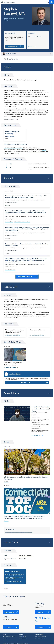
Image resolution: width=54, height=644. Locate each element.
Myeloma (7, 253)
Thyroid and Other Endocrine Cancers (22, 221)
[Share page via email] (14, 59)
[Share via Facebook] (7, 59)
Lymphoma (7, 205)
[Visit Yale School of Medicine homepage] (14, 597)
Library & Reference (23, 639)
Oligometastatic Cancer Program (37, 151)
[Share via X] (5, 59)
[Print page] (17, 59)
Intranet (4, 634)
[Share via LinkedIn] (10, 59)
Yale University (6, 639)
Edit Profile (6, 588)
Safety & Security (22, 636)
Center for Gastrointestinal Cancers (13, 148)
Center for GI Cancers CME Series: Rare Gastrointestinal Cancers (40, 409)
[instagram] (42, 618)
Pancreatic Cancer (9, 221)
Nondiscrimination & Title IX (8, 636)
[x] (36, 621)
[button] (41, 16)
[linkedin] (45, 618)
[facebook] (39, 618)
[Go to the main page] (9, 2)
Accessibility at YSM (39, 634)
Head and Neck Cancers (10, 269)
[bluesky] (36, 618)
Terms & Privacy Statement (40, 636)
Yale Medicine (15, 153)
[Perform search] (48, 2)
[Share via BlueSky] (12, 59)
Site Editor (21, 634)
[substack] (48, 618)
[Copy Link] (49, 67)
